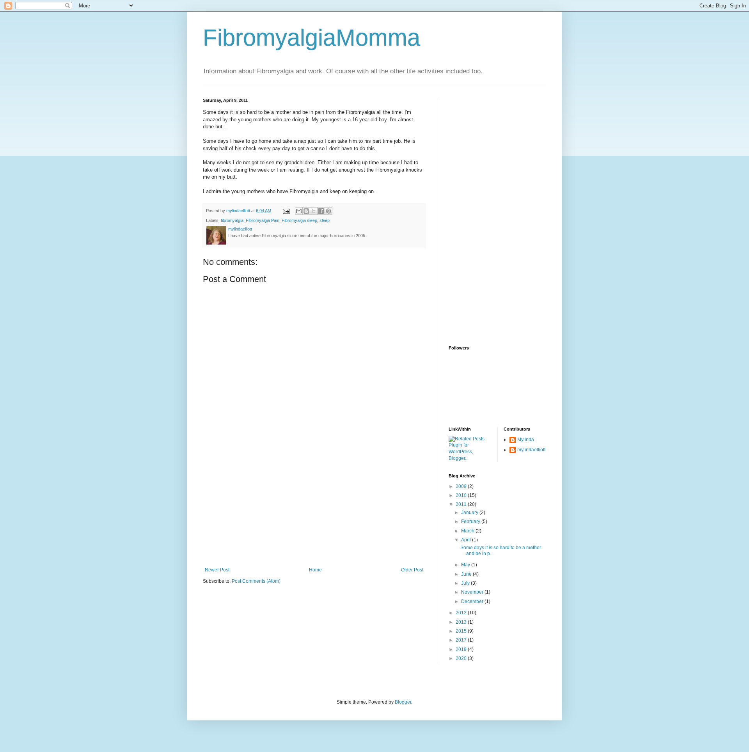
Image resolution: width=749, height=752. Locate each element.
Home (315, 570)
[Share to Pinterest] (328, 211)
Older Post (412, 570)
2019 (462, 649)
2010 (462, 495)
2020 (462, 658)
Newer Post (217, 570)
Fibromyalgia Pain (262, 220)
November (473, 592)
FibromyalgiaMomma (311, 38)
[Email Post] (286, 210)
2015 (462, 631)
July (466, 583)
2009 (462, 486)
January (470, 512)
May (466, 565)
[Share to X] (314, 211)
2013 (462, 622)
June (467, 574)
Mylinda (525, 439)
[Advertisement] (314, 508)
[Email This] (299, 211)
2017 (462, 640)
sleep (324, 220)
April (466, 540)
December (473, 601)
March (468, 531)
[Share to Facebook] (321, 211)
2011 (462, 504)
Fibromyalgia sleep (299, 220)
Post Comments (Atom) (256, 581)
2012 (462, 612)
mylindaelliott (531, 449)
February (471, 521)
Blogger (403, 702)
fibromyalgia (232, 220)
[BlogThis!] (306, 211)
